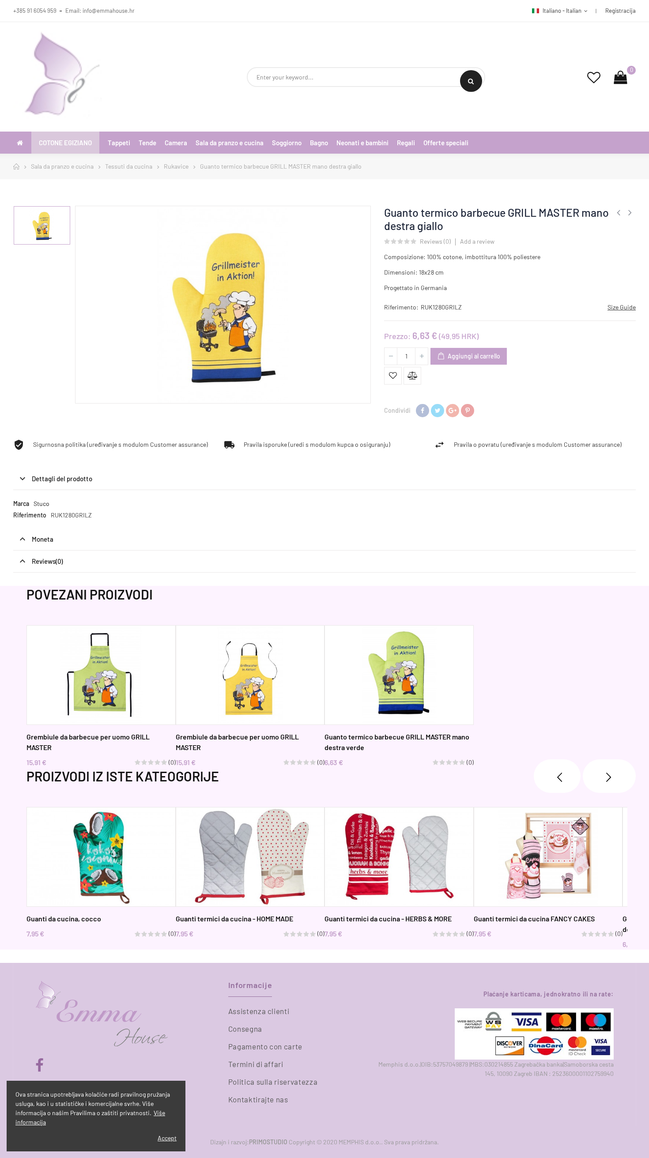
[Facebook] (39, 1065)
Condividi (422, 410)
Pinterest (467, 410)
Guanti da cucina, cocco (63, 918)
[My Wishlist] (593, 77)
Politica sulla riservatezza (273, 1081)
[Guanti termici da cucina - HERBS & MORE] (399, 857)
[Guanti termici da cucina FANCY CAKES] (548, 857)
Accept (167, 1138)
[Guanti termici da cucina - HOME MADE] (250, 857)
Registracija (620, 10)
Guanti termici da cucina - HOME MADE (234, 918)
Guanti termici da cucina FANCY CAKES (534, 918)
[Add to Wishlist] (393, 376)
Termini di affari (255, 1064)
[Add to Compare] (412, 376)
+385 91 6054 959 (35, 10)
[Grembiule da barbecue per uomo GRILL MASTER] (101, 675)
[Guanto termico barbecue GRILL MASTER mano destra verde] (399, 675)
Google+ (452, 410)
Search (471, 81)
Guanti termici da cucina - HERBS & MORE (388, 918)
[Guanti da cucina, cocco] (101, 857)
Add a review (477, 241)
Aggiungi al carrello (473, 356)
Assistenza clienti (259, 1011)
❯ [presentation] (609, 776)
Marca (21, 503)
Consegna (245, 1028)
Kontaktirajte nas (258, 1099)
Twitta (437, 410)
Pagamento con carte (265, 1046)
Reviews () (435, 241)
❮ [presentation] (557, 776)
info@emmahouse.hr (109, 10)
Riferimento (29, 515)
